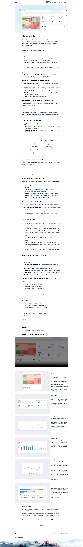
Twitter (53, 533)
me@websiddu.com (19, 537)
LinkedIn (62, 533)
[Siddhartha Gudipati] (16, 2)
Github (57, 533)
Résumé (66, 533)
